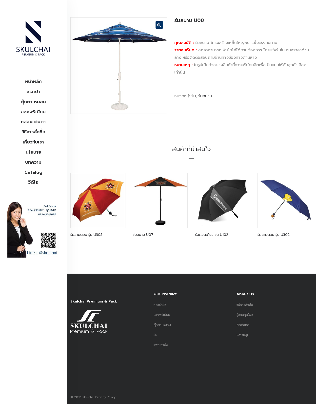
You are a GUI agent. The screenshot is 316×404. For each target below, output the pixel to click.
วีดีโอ (33, 182)
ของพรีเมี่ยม (33, 111)
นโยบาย (33, 152)
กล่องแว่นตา (33, 121)
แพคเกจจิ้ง (161, 345)
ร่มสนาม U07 (143, 234)
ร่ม (193, 96)
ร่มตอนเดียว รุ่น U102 (211, 234)
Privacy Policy (105, 397)
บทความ (33, 162)
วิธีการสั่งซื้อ (33, 131)
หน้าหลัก (33, 81)
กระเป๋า (33, 91)
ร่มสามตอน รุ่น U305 (86, 234)
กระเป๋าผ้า (160, 305)
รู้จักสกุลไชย (245, 315)
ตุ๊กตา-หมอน (33, 101)
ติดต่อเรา (243, 325)
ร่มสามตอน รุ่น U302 (273, 234)
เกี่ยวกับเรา (33, 142)
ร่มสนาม (205, 96)
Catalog (33, 172)
